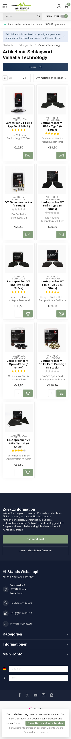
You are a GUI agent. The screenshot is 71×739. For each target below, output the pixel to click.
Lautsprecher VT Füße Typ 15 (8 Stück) (18, 285)
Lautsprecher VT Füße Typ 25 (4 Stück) (18, 443)
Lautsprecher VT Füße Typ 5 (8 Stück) (52, 126)
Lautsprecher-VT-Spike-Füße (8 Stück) (19, 364)
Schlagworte (26, 45)
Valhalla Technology (49, 45)
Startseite (8, 45)
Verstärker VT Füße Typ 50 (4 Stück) (18, 124)
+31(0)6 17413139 (21, 603)
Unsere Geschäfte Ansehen (35, 550)
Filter (33, 67)
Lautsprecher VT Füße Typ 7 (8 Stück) (52, 205)
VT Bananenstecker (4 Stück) (18, 204)
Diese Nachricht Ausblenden (45, 723)
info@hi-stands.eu (21, 623)
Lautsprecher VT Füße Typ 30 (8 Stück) (52, 285)
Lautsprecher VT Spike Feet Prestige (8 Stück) (52, 364)
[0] (66, 6)
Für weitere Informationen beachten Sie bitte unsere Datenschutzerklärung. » (36, 730)
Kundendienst (35, 539)
